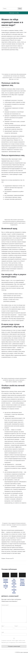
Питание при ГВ (9, 558)
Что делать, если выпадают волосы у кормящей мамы (14, 586)
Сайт (2, 632)
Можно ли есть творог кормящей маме (22, 582)
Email (16, 626)
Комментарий (5, 605)
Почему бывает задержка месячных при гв (5, 584)
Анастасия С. (8, 27)
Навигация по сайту (14, 12)
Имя (2, 626)
